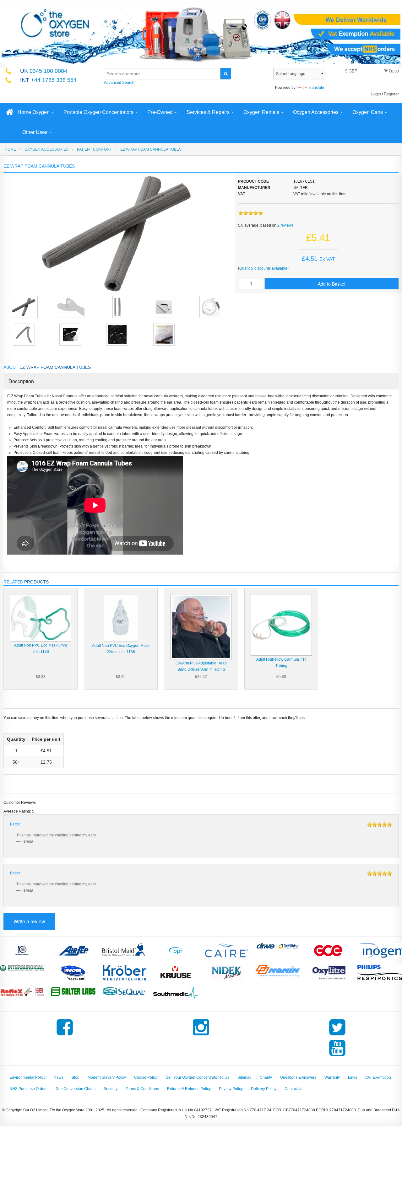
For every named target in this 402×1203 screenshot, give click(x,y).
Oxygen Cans (367, 112)
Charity (266, 1077)
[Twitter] (337, 1035)
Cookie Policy (146, 1077)
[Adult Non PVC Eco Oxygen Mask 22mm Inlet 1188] (121, 617)
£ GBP (351, 71)
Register (391, 94)
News (58, 1077)
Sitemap (244, 1077)
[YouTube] (337, 1056)
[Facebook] (64, 1035)
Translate (316, 87)
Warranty (332, 1077)
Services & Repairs (208, 112)
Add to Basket (331, 284)
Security (110, 1089)
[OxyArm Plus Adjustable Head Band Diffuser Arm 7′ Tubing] (201, 626)
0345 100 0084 (43, 71)
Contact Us (294, 1089)
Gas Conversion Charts (75, 1089)
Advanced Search (119, 82)
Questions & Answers (298, 1077)
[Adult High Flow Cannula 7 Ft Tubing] (281, 624)
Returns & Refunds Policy (189, 1089)
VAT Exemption (378, 1077)
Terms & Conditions (142, 1089)
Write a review (29, 921)
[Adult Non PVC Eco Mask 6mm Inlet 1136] (40, 617)
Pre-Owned (160, 112)
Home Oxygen (34, 112)
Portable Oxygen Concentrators (98, 112)
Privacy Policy (231, 1089)
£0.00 (393, 71)
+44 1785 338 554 (48, 80)
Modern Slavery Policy (107, 1077)
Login (376, 94)
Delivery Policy (263, 1089)
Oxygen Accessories (316, 112)
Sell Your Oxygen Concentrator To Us (197, 1077)
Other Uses (34, 132)
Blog (75, 1077)
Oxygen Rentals (261, 112)
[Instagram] (201, 1035)
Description (21, 381)
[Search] (225, 73)
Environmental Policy (27, 1077)
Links (352, 1077)
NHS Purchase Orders (28, 1089)
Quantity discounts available (263, 268)
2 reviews (285, 225)
